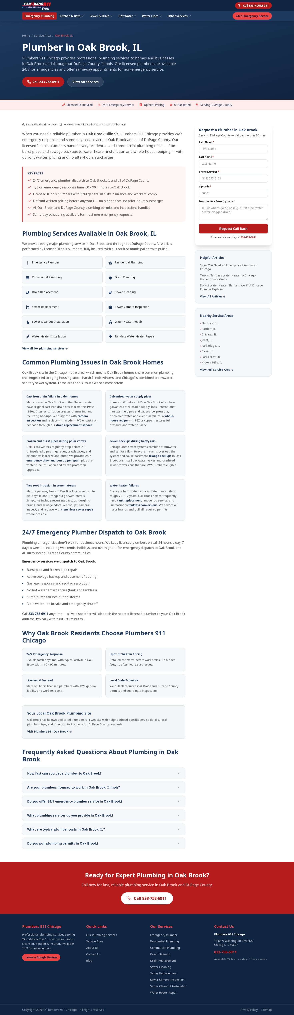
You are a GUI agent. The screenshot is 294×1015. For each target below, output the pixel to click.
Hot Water (125, 16)
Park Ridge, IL (210, 345)
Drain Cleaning (160, 954)
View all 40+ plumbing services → (45, 348)
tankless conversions (142, 505)
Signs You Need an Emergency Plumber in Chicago (228, 267)
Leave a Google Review (41, 957)
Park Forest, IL (210, 357)
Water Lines (150, 16)
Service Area (42, 35)
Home (26, 35)
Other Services (178, 16)
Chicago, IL (208, 334)
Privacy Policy (249, 1010)
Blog (89, 960)
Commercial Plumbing (165, 948)
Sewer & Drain (99, 16)
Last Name (206, 157)
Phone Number (209, 171)
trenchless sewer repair (77, 509)
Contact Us (93, 954)
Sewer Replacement (163, 973)
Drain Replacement (163, 960)
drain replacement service (74, 425)
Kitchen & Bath (70, 16)
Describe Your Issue (216, 201)
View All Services (85, 82)
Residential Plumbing (164, 941)
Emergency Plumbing (39, 16)
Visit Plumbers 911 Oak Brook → (49, 731)
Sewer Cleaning (160, 967)
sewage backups (160, 456)
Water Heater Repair (164, 992)
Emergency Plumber (163, 935)
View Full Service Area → (217, 369)
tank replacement (129, 500)
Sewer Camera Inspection (167, 980)
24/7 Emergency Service (252, 16)
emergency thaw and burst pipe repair (53, 460)
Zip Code (205, 186)
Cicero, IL (207, 351)
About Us (92, 948)
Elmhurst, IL (209, 323)
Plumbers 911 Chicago (62, 1010)
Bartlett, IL (208, 329)
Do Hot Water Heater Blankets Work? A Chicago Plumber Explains (231, 287)
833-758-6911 (38, 614)
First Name (206, 142)
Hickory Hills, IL (211, 362)
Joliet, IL (206, 340)
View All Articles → (213, 296)
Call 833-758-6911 (46, 82)
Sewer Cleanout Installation (168, 986)
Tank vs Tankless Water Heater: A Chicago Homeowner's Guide (228, 277)
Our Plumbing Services (101, 935)
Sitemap (266, 1010)
